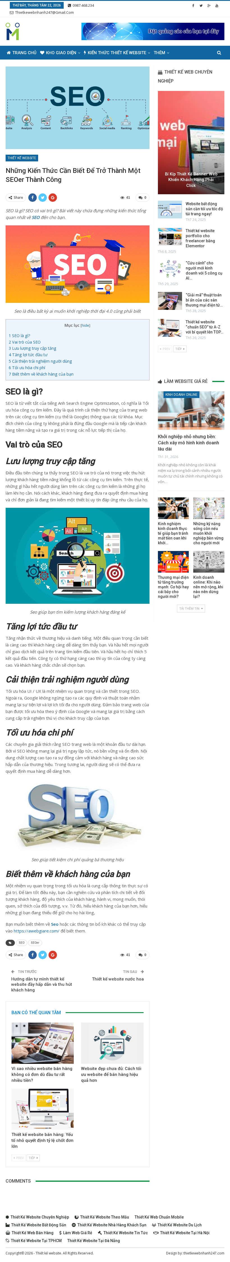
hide (85, 325)
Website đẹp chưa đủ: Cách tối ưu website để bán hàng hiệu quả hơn (111, 1074)
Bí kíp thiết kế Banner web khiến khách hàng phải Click (191, 180)
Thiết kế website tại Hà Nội (185, 1233)
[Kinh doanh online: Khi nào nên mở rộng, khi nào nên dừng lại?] (208, 562)
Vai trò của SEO (25, 342)
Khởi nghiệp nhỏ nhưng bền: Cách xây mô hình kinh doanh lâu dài (188, 443)
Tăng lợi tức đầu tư (29, 354)
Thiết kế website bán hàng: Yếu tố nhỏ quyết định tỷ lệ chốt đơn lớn (42, 1140)
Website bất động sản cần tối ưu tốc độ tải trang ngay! (204, 209)
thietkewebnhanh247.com (203, 1253)
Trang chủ (24, 52)
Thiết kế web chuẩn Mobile (159, 1217)
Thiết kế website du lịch (180, 1225)
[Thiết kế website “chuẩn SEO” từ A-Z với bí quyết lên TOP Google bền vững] (170, 328)
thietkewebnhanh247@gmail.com (44, 12)
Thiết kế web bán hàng (33, 1233)
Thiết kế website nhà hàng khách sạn (111, 1225)
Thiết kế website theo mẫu (104, 1217)
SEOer (35, 942)
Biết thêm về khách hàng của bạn (42, 374)
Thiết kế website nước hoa (118, 979)
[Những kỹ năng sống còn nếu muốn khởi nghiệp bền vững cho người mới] (208, 508)
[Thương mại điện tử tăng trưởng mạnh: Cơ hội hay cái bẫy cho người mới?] (173, 562)
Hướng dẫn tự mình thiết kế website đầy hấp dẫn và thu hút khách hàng (41, 985)
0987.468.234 (83, 5)
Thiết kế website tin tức (126, 1233)
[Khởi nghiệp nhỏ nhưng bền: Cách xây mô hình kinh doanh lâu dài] (191, 410)
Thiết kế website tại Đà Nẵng (93, 1240)
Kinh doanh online (181, 395)
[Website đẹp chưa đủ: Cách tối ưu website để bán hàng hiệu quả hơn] (112, 1043)
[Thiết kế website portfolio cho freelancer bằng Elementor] (170, 237)
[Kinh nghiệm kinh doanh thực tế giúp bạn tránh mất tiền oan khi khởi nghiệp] (173, 508)
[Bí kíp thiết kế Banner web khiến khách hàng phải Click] (191, 143)
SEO (21, 942)
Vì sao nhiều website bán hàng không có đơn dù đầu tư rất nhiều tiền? (42, 1074)
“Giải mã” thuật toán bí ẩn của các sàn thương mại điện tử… (204, 300)
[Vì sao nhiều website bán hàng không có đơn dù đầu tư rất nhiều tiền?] (43, 1043)
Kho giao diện (61, 52)
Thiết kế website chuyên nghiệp (40, 1217)
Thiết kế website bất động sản (38, 1225)
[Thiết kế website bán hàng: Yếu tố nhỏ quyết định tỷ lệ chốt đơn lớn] (43, 1109)
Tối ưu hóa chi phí (27, 367)
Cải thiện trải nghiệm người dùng (41, 361)
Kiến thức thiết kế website (117, 52)
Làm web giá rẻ (77, 1233)
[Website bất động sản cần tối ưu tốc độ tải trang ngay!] (170, 210)
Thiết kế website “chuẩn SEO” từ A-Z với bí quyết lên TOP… (204, 327)
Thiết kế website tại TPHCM (36, 1240)
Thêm (159, 52)
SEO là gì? (20, 335)
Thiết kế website (22, 158)
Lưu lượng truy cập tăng (33, 348)
